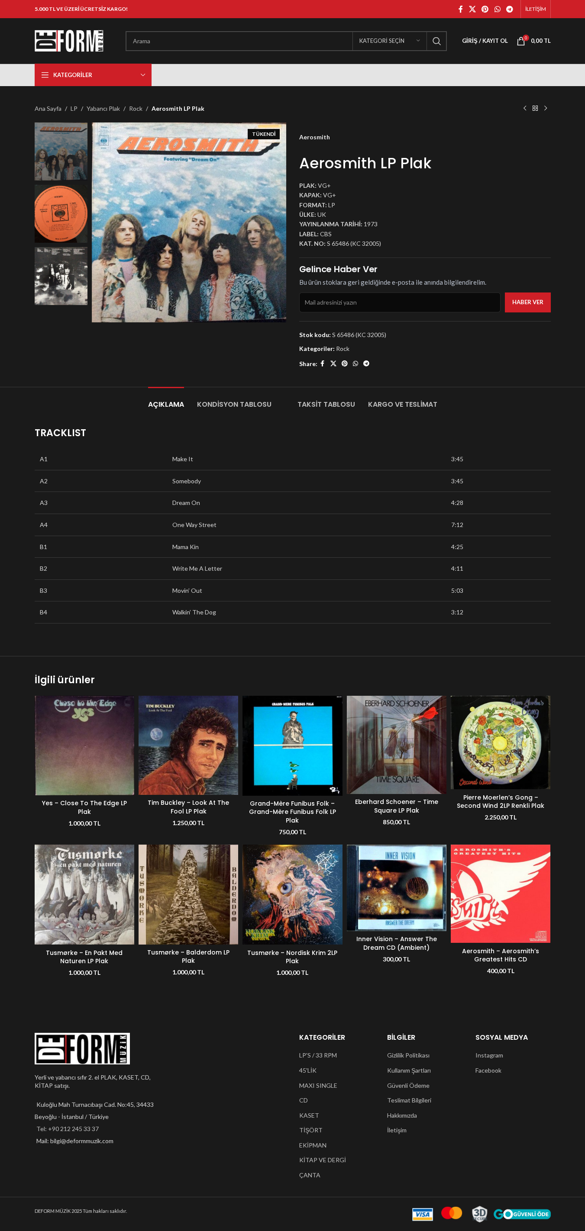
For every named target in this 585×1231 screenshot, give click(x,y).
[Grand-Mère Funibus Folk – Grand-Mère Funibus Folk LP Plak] (292, 746)
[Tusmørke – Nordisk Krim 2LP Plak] (292, 895)
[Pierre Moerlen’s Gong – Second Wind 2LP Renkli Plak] (500, 743)
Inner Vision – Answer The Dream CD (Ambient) (396, 943)
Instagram (489, 1055)
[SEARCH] (437, 41)
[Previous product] (525, 108)
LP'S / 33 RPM (318, 1055)
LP (74, 108)
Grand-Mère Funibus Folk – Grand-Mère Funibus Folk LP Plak (292, 812)
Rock (135, 108)
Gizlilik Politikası (408, 1055)
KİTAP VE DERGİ (322, 1160)
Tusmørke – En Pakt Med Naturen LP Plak (84, 957)
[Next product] (545, 108)
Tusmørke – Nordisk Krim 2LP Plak (292, 957)
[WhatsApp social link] (497, 9)
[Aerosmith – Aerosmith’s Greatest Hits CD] (500, 894)
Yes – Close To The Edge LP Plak (84, 807)
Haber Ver (527, 302)
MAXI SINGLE (318, 1085)
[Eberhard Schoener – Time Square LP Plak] (396, 745)
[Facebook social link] (461, 9)
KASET (309, 1115)
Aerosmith (314, 137)
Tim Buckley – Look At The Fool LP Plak (188, 807)
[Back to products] (535, 108)
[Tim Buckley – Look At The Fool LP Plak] (188, 745)
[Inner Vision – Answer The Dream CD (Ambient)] (396, 888)
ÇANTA (309, 1175)
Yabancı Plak (103, 108)
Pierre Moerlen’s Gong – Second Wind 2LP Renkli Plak (500, 801)
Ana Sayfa (48, 108)
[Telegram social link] (509, 9)
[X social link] (472, 9)
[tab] (166, 400)
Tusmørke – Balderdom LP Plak (188, 956)
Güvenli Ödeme (408, 1085)
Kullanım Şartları (409, 1070)
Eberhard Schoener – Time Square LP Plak (396, 806)
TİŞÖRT (311, 1130)
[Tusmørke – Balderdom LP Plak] (188, 895)
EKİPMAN (312, 1145)
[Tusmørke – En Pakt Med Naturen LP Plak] (84, 895)
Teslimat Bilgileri (409, 1100)
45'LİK (308, 1070)
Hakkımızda (402, 1115)
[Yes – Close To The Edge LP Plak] (84, 745)
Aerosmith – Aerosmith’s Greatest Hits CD (500, 955)
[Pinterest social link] (485, 9)
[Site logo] (69, 40)
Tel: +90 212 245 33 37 (67, 1128)
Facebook (488, 1070)
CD (303, 1100)
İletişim (397, 1130)
